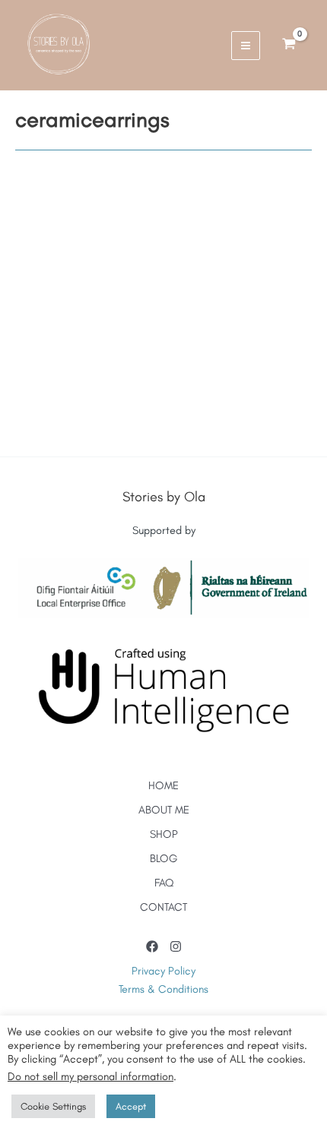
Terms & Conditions (163, 989)
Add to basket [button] (101, 439)
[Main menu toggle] (245, 45)
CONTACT (163, 907)
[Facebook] (152, 946)
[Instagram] (176, 946)
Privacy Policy (163, 971)
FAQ (163, 882)
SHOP (164, 834)
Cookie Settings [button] (53, 1106)
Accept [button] (131, 1106)
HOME (163, 785)
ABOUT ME (163, 810)
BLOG (164, 858)
